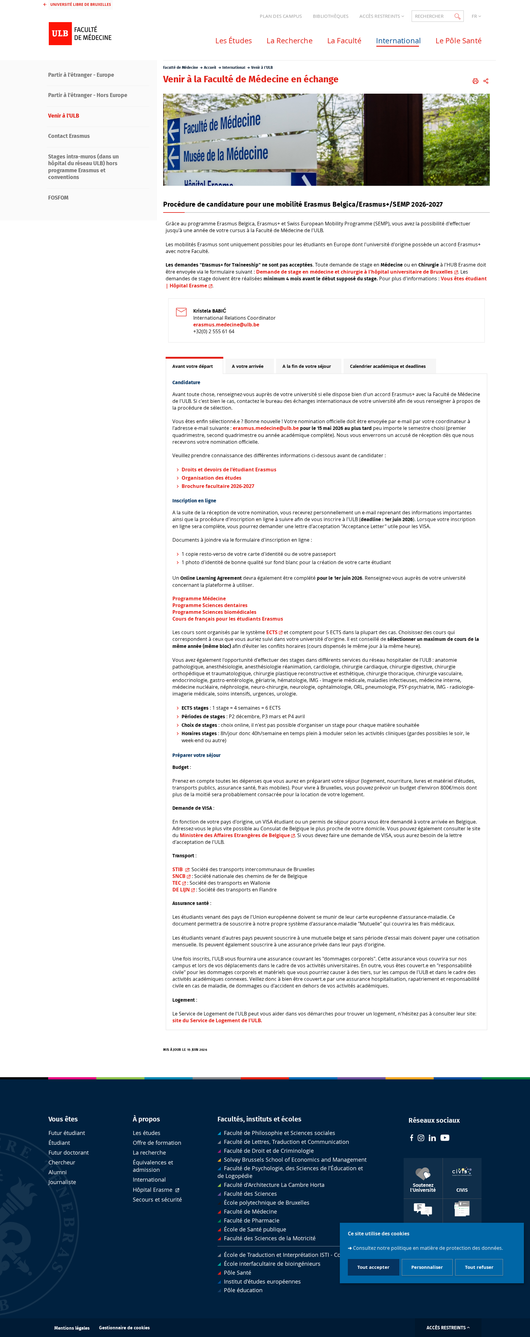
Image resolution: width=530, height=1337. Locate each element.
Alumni (57, 1172)
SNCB (179, 876)
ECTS (272, 632)
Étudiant (59, 1142)
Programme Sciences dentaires (210, 605)
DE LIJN (181, 889)
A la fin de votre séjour (306, 366)
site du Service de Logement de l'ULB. (217, 1020)
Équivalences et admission (153, 1166)
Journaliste (62, 1182)
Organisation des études (211, 477)
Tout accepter (373, 1267)
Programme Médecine (199, 598)
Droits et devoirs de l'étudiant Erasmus (229, 469)
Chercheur (61, 1162)
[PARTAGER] (486, 81)
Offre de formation (157, 1142)
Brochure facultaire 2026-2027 (218, 486)
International (149, 1179)
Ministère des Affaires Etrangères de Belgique (235, 835)
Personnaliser (427, 1267)
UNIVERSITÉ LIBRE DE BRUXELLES (80, 4)
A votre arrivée (247, 366)
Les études (146, 1132)
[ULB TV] (445, 1138)
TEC (176, 882)
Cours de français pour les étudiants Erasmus (227, 618)
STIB (178, 869)
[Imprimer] (475, 81)
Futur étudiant (66, 1132)
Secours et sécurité (157, 1199)
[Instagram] (421, 1139)
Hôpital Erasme (153, 1189)
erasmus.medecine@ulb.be (226, 324)
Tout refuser (479, 1267)
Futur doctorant (68, 1152)
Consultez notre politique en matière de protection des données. (428, 1248)
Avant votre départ (192, 366)
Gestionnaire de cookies (124, 1328)
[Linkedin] (432, 1139)
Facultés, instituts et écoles (259, 1119)
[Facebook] (411, 1138)
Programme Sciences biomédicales (214, 612)
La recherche (149, 1152)
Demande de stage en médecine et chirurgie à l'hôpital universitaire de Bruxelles (354, 271)
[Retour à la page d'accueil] (96, 33)
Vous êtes (63, 1119)
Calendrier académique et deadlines (388, 366)
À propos (146, 1119)
